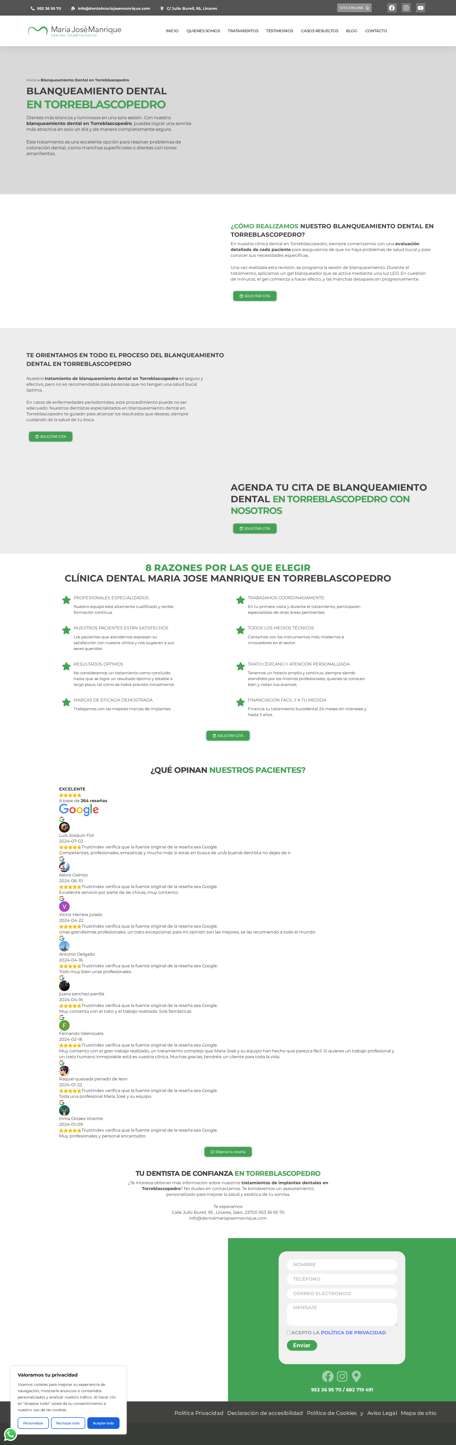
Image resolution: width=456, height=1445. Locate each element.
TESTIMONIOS (279, 30)
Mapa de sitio (418, 1413)
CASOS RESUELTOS (319, 30)
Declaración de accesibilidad (265, 1413)
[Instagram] (406, 7)
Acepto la (338, 1333)
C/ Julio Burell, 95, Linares (192, 9)
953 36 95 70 (49, 9)
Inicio (31, 80)
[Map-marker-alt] (356, 1376)
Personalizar (33, 1423)
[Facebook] (392, 7)
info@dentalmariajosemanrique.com (114, 9)
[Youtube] (420, 7)
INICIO (172, 30)
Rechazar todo (68, 1423)
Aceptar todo (103, 1423)
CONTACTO (376, 30)
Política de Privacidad (353, 1333)
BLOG (351, 30)
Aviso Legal (382, 1413)
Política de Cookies (332, 1413)
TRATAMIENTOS (243, 30)
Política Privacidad (199, 1413)
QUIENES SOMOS (203, 30)
